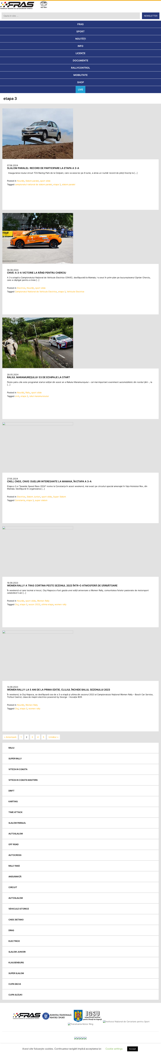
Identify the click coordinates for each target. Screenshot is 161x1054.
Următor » (53, 737)
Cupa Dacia (14, 984)
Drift (11, 790)
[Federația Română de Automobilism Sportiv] (17, 6)
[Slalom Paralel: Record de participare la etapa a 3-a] (37, 158)
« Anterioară (10, 737)
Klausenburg (16, 962)
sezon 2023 (34, 604)
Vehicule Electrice (75, 291)
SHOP (80, 82)
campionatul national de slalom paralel (33, 184)
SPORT (80, 31)
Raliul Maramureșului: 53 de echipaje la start (38, 377)
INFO (80, 45)
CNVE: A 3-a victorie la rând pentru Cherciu (36, 272)
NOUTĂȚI (80, 38)
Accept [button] (132, 1049)
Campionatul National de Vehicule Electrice (36, 291)
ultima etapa (47, 604)
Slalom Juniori (33, 496)
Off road (13, 844)
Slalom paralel (32, 181)
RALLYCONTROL (80, 67)
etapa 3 (57, 184)
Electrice (21, 288)
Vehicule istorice (18, 908)
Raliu (27, 392)
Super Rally (15, 758)
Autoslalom (15, 833)
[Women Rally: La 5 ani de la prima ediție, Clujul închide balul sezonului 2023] (37, 633)
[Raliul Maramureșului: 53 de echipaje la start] (37, 367)
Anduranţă (14, 876)
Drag (11, 930)
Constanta (20, 500)
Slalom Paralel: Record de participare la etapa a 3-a (43, 168)
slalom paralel (68, 184)
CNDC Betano (16, 919)
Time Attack (15, 812)
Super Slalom (59, 496)
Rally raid (14, 866)
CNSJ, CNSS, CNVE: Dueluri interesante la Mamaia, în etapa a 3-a (49, 481)
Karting (13, 801)
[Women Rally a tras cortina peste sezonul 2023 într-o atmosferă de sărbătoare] (37, 528)
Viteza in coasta (17, 769)
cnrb (17, 396)
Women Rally (43, 600)
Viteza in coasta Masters (23, 780)
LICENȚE (80, 53)
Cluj (17, 604)
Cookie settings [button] (114, 1048)
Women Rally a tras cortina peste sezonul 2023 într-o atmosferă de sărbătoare (62, 585)
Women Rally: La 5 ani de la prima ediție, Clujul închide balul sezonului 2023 (58, 689)
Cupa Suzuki (15, 994)
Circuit (12, 887)
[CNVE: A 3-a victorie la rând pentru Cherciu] (37, 262)
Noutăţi (20, 181)
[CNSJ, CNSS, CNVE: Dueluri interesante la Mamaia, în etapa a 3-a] (37, 424)
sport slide (45, 181)
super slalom (41, 500)
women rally (60, 604)
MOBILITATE (80, 75)
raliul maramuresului (39, 396)
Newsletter (150, 16)
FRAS (80, 24)
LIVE (80, 89)
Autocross (14, 855)
